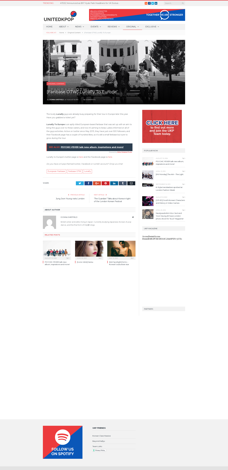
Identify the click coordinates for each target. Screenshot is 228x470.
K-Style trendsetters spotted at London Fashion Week (169, 188)
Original (131, 26)
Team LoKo (97, 446)
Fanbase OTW (74, 171)
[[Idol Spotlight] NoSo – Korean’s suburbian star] (121, 250)
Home (49, 26)
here (81, 157)
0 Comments (90, 99)
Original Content (56, 84)
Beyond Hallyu (98, 441)
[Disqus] (89, 306)
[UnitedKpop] (60, 15)
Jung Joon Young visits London (70, 198)
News (78, 26)
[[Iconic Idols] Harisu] (89, 250)
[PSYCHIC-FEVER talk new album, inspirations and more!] (57, 250)
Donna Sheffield (56, 99)
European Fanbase (56, 171)
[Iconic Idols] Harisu (85, 262)
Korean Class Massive (101, 436)
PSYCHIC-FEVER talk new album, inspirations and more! (170, 162)
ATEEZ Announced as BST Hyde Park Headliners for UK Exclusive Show (90, 3)
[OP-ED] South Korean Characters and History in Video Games (170, 201)
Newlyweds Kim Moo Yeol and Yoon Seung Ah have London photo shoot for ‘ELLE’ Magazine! (170, 216)
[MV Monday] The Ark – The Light (169, 174)
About (62, 26)
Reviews (112, 26)
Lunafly (87, 171)
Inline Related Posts (124, 152)
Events (94, 26)
